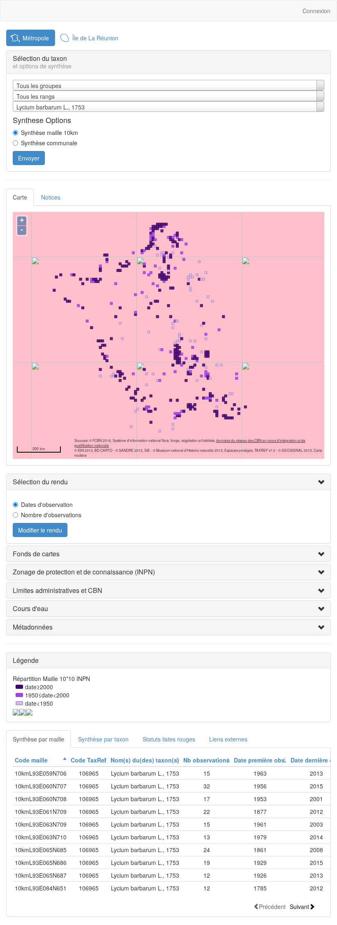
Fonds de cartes (36, 553)
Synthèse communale (49, 143)
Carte (20, 197)
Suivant (299, 906)
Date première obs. (260, 760)
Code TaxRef (88, 760)
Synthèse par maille (38, 739)
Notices (50, 197)
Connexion (316, 11)
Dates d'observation (47, 504)
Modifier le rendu (40, 530)
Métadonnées (33, 627)
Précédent (272, 906)
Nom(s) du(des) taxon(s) (145, 760)
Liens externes (228, 739)
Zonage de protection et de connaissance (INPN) (84, 571)
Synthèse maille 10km (49, 132)
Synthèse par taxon (103, 739)
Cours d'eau (30, 608)
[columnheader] (41, 760)
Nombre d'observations (51, 515)
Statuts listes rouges (169, 739)
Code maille (31, 760)
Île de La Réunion (95, 38)
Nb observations (206, 760)
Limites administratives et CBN (57, 590)
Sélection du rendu (40, 481)
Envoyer (28, 158)
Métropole (36, 38)
